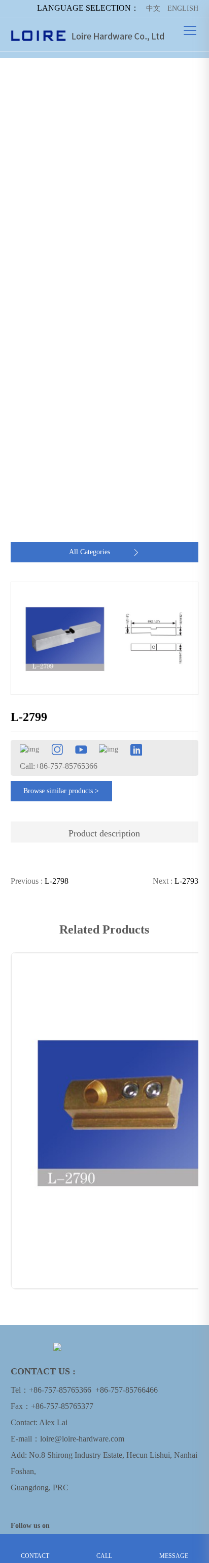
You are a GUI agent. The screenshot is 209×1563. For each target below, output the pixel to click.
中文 (153, 8)
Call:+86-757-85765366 (58, 766)
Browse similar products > (61, 791)
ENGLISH (182, 8)
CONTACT (34, 1541)
